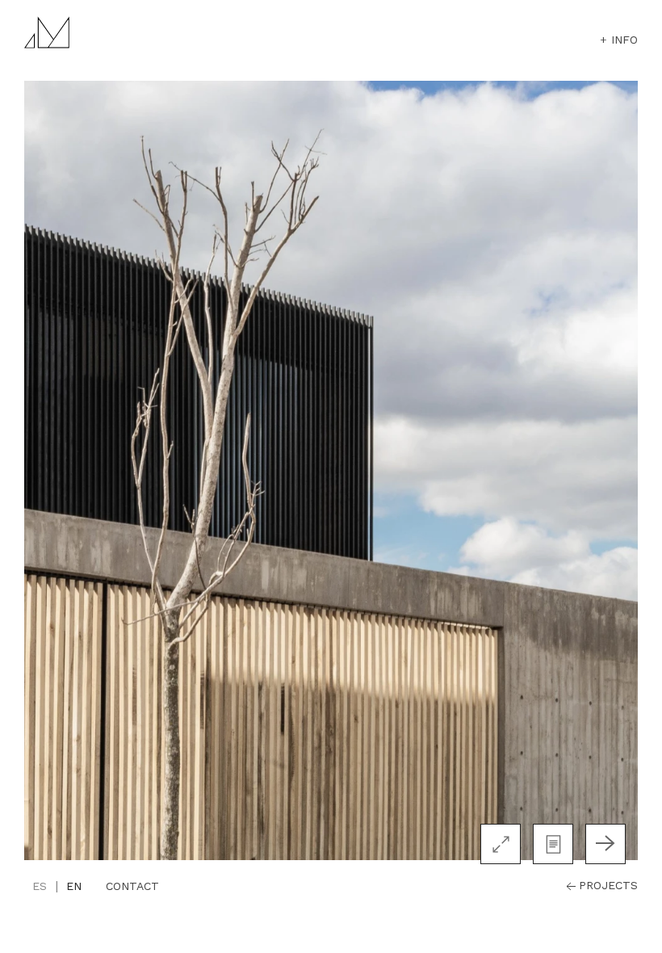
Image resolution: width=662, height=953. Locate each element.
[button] (553, 844)
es (39, 886)
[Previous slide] (56, 844)
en (74, 886)
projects (608, 885)
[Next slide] (605, 844)
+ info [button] (619, 39)
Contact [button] (132, 886)
